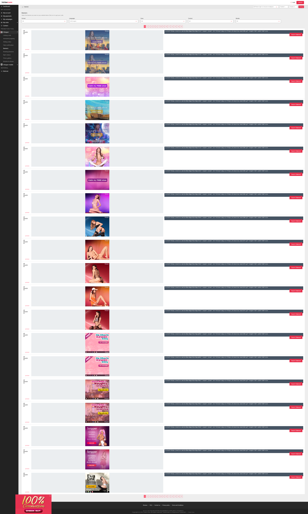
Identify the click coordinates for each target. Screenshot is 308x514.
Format (23, 18)
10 (166, 26)
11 (169, 26)
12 (172, 26)
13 (175, 26)
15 (181, 26)
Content (190, 18)
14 (178, 26)
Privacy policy (166, 505)
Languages (72, 18)
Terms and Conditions (177, 505)
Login (293, 2)
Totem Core (191, 512)
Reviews (145, 505)
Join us (300, 2)
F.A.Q (151, 505)
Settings (301, 7)
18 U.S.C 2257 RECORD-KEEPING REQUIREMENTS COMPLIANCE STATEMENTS (163, 511)
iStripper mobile (8, 65)
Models (238, 18)
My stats (6, 22)
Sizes (142, 18)
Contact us (157, 505)
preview (27, 49)
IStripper (6, 32)
